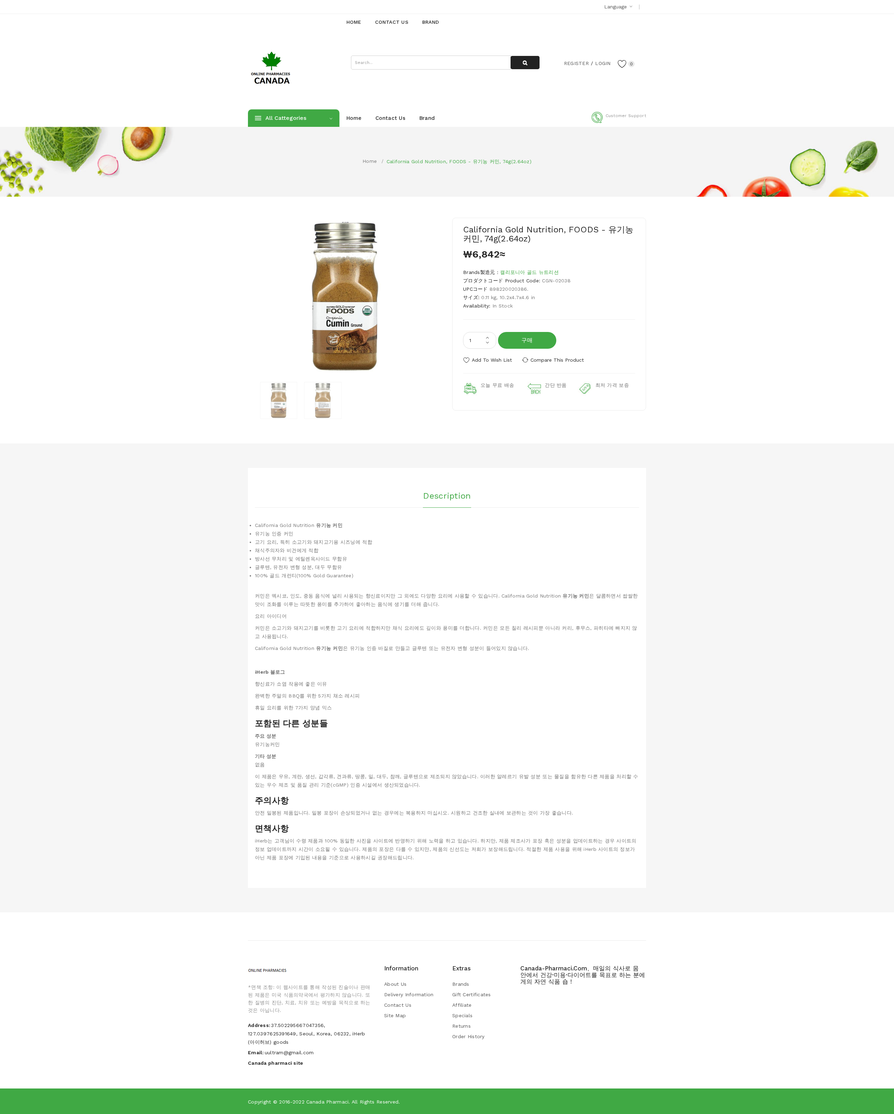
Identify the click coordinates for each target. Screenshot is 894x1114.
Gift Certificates (471, 994)
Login (602, 63)
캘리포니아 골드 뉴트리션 (529, 272)
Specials (462, 1015)
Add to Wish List (492, 360)
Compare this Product (557, 360)
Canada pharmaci (327, 1102)
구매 (527, 340)
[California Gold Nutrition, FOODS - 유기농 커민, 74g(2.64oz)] (278, 400)
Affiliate (462, 1005)
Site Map (395, 1015)
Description (447, 496)
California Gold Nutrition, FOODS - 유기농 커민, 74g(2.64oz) (459, 161)
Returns (461, 1026)
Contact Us (397, 1005)
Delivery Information (409, 994)
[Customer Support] (619, 121)
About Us (395, 984)
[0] (622, 63)
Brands (460, 984)
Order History (468, 1036)
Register (576, 63)
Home (369, 161)
